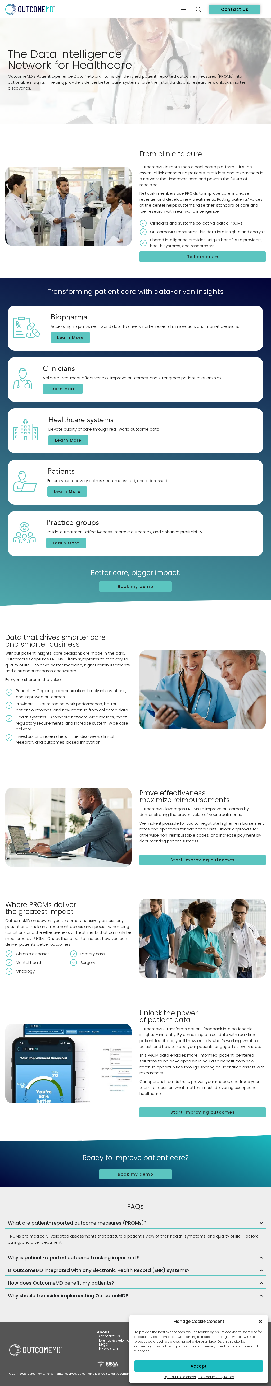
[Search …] (198, 10)
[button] (260, 1321)
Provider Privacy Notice (216, 1377)
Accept (199, 1366)
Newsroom (109, 1348)
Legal (104, 1344)
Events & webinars (116, 1340)
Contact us (109, 1336)
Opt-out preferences (180, 1377)
